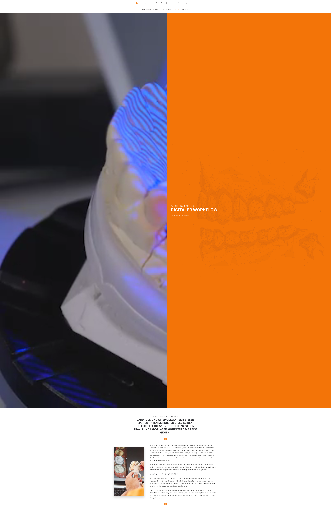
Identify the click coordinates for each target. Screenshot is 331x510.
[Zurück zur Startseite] (165, 3)
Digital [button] (176, 10)
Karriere (156, 10)
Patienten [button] (167, 10)
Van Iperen (146, 10)
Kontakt (185, 10)
